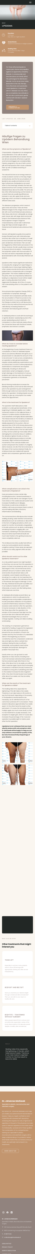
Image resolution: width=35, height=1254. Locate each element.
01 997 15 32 (7, 1241)
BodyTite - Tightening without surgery (15, 1016)
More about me (10, 1151)
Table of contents (11, 125)
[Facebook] (7, 1219)
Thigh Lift (9, 960)
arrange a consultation (14, 107)
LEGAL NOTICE (6, 1250)
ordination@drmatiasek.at (12, 1244)
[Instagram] (3, 1219)
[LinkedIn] (11, 1219)
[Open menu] (31, 2)
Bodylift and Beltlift (14, 987)
